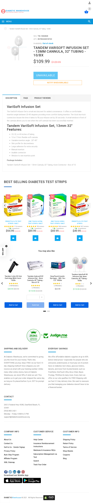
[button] (3, 251)
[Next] (90, 283)
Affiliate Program (10, 458)
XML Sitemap (9, 462)
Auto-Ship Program (11, 455)
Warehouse (12, 498)
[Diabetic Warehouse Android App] (32, 480)
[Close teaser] (6, 246)
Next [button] (88, 205)
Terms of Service (70, 447)
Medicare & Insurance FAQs (44, 450)
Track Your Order (39, 465)
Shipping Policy (69, 439)
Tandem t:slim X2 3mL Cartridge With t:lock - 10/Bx (13, 278)
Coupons (66, 455)
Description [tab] (11, 98)
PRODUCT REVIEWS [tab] (42, 98)
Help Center (38, 439)
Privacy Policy (9, 451)
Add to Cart (13, 238)
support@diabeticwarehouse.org (17, 417)
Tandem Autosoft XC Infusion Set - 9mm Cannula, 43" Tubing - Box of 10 (35, 279)
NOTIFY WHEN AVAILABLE (57, 83)
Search (36, 461)
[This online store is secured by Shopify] (49, 498)
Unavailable (45, 75)
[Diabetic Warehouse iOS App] (13, 480)
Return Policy (68, 443)
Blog (65, 458)
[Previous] (2, 283)
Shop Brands (68, 451)
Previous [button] (4, 205)
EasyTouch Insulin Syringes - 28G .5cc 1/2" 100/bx (57, 278)
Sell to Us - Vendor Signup (14, 447)
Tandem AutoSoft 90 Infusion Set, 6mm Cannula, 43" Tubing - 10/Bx (79, 277)
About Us (7, 439)
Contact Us (8, 443)
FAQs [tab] (25, 98)
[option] (13, 218)
